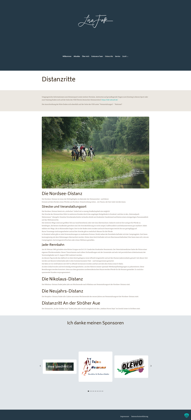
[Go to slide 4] (93, 391)
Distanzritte (109, 57)
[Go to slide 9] (102, 391)
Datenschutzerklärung (139, 416)
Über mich (85, 57)
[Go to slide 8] (100, 391)
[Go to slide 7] (99, 391)
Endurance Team (97, 57)
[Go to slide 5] (95, 391)
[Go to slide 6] (97, 391)
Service (117, 57)
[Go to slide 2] (90, 391)
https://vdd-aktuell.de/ (110, 100)
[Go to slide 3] (91, 391)
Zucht (124, 57)
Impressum (124, 416)
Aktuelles (77, 57)
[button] (40, 366)
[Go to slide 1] (88, 391)
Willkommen (67, 57)
